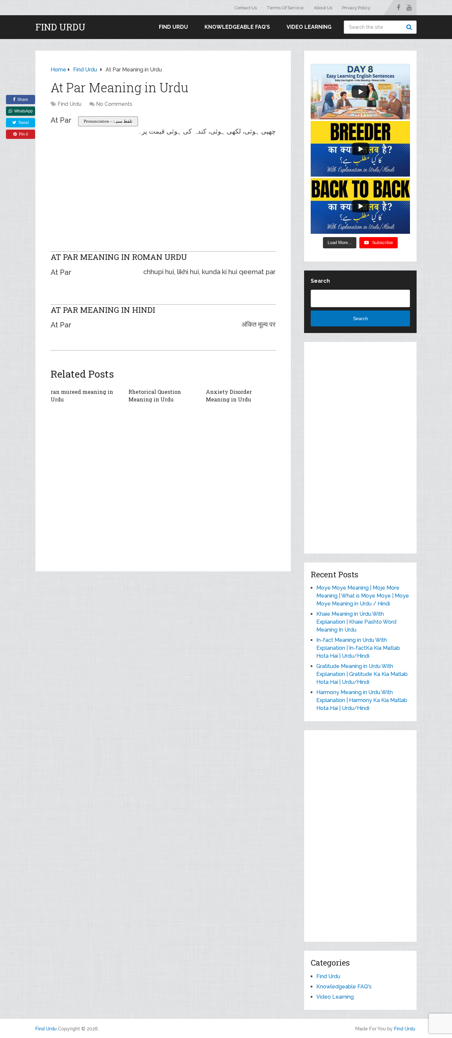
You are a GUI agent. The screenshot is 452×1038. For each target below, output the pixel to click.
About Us (323, 7)
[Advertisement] (163, 182)
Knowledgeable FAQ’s (237, 27)
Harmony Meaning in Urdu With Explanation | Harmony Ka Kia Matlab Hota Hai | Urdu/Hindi (361, 700)
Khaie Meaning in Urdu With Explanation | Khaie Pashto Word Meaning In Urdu (356, 622)
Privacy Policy (356, 7)
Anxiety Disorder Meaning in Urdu (229, 395)
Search (410, 27)
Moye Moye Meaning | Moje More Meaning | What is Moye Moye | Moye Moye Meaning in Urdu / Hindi (362, 596)
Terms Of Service (285, 7)
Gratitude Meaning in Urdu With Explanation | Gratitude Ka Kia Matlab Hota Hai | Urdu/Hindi (362, 674)
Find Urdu (60, 27)
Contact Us (245, 7)
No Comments (114, 104)
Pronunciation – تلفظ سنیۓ (108, 121)
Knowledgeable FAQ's (344, 986)
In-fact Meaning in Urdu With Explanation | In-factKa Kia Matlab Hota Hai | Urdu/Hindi (358, 648)
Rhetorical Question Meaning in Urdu (154, 395)
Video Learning (309, 27)
